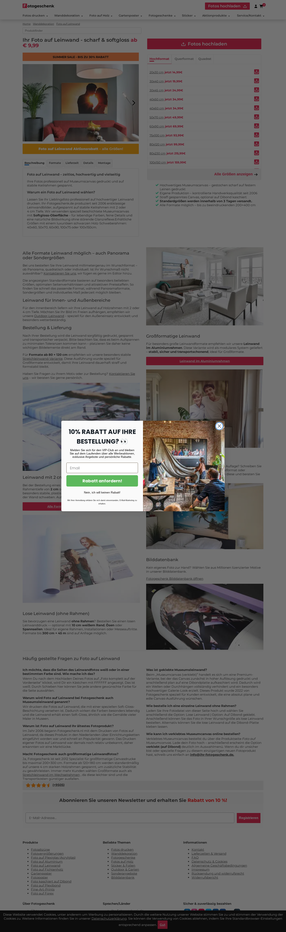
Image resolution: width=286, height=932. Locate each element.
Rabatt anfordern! (102, 481)
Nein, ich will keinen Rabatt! (102, 492)
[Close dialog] (219, 426)
